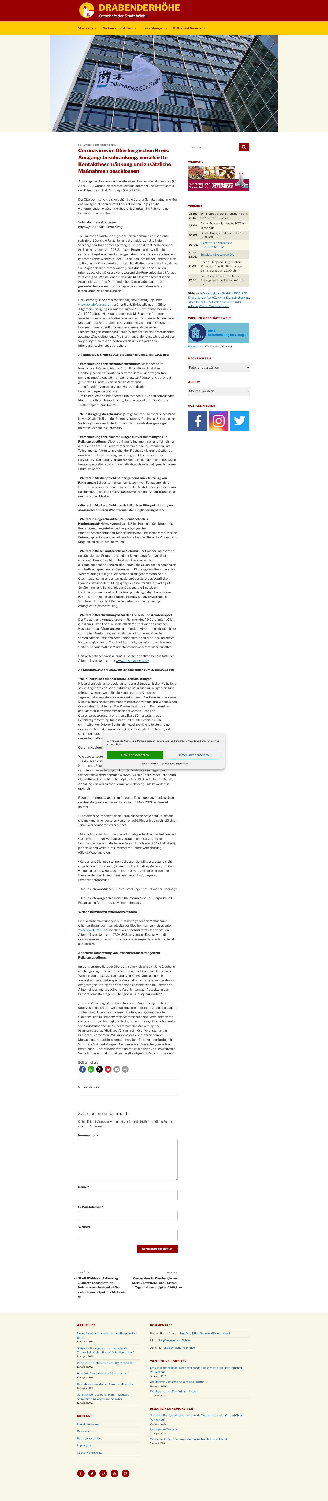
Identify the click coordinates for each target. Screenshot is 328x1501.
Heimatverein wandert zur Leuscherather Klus (105, 1384)
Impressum (182, 763)
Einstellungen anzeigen (193, 755)
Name (83, 1187)
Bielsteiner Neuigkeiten (171, 1408)
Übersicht (194, 346)
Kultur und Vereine (187, 28)
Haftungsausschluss (89, 1438)
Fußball (208, 301)
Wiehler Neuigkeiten (168, 1361)
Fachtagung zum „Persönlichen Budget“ (174, 1391)
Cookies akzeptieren (135, 755)
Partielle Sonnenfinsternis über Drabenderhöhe (105, 1363)
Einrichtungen (153, 28)
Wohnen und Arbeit (118, 28)
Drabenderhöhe (139, 7)
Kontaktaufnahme (88, 1424)
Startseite (85, 28)
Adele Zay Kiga (216, 297)
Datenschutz (167, 763)
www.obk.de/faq (89, 930)
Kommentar (88, 1135)
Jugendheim (195, 301)
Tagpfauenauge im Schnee (175, 1340)
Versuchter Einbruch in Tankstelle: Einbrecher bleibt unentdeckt (188, 1439)
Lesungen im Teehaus (163, 1429)
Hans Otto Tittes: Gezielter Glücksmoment (102, 1373)
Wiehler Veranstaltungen (214, 306)
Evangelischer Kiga (237, 297)
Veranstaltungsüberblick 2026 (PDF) (225, 293)
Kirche (192, 297)
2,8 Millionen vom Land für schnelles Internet (177, 1381)
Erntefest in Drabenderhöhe (217, 254)
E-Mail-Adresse (90, 1207)
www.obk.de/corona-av (94, 304)
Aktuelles (92, 1087)
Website (84, 1227)
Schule (201, 297)
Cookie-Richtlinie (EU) (90, 1452)
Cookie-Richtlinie (149, 763)
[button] (82, 1069)
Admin (111, 145)
